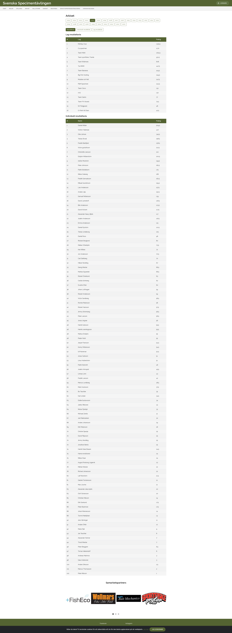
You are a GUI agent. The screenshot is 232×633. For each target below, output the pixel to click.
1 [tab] (113, 614)
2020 (98, 20)
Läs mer (146, 629)
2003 (105, 24)
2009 (68, 24)
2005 (93, 24)
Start (4, 8)
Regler (11, 8)
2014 (134, 20)
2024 (74, 20)
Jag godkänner (157, 629)
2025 (68, 20)
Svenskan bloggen (88, 8)
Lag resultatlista (97, 29)
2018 (110, 20)
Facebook (103, 623)
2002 (111, 24)
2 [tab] (116, 614)
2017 (116, 20)
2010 (157, 20)
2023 (80, 20)
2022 (86, 20)
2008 (74, 24)
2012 (145, 20)
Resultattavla (70, 29)
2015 (128, 20)
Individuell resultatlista (83, 29)
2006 (87, 24)
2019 (104, 20)
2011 (151, 20)
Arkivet (27, 8)
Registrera (54, 8)
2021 (92, 20)
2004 (99, 24)
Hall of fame (36, 8)
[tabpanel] (78, 598)
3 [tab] (119, 614)
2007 (80, 24)
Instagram (129, 623)
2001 (117, 24)
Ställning (19, 8)
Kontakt (45, 8)
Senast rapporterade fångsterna (70, 8)
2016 (122, 20)
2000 (123, 24)
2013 (139, 20)
